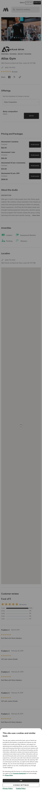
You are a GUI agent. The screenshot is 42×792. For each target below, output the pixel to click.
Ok (21, 780)
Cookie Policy (21, 788)
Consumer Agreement (19, 773)
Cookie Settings (21, 785)
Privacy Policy (9, 775)
